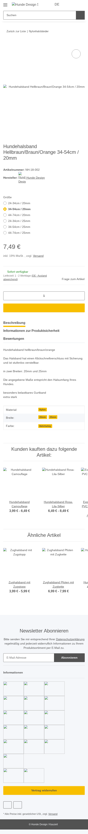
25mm (53, 417)
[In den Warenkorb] (6, 44)
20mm (42, 417)
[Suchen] (80, 15)
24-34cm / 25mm (19, 221)
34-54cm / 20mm (19, 209)
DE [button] (57, 4)
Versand (38, 255)
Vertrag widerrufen (44, 790)
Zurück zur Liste (16, 31)
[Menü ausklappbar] (5, 3)
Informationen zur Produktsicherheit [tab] (31, 330)
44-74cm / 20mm (19, 215)
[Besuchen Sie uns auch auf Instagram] (17, 805)
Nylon (42, 409)
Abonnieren (69, 657)
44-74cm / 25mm (19, 232)
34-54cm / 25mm (19, 226)
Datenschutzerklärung (70, 639)
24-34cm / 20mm (19, 203)
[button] (68, 4)
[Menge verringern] (7, 296)
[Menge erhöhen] (80, 296)
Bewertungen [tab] (13, 338)
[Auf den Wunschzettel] (76, 53)
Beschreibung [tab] (14, 323)
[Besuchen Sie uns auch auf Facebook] (7, 805)
